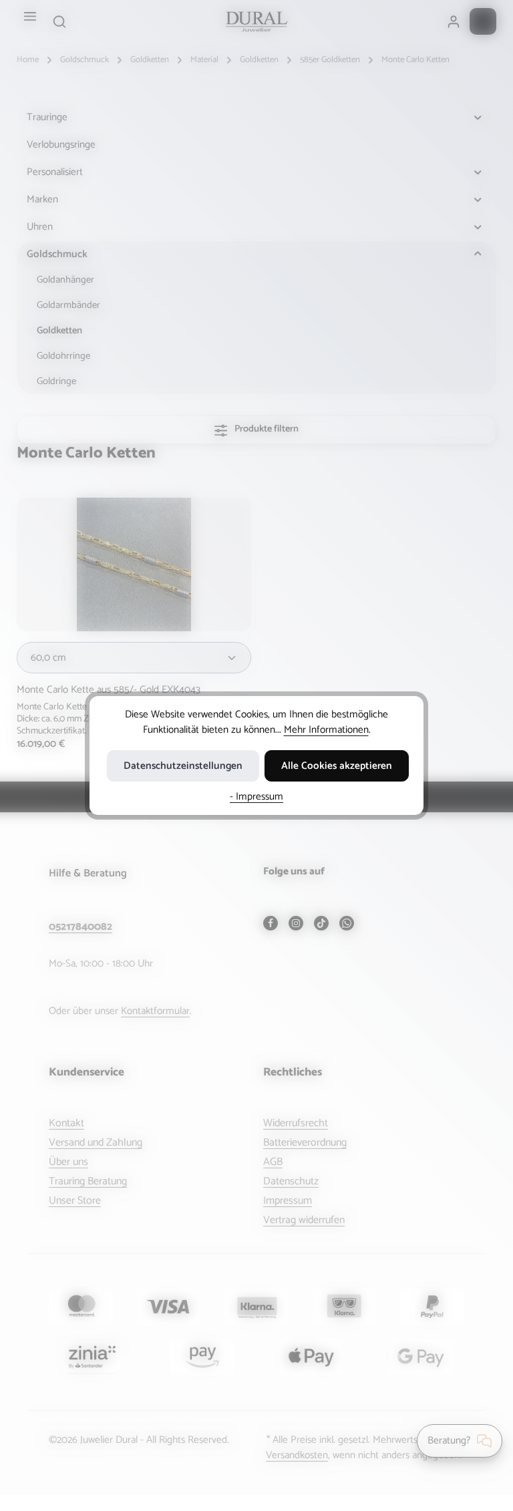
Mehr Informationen (326, 729)
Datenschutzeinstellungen (183, 766)
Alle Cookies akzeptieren (336, 766)
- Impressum (256, 796)
